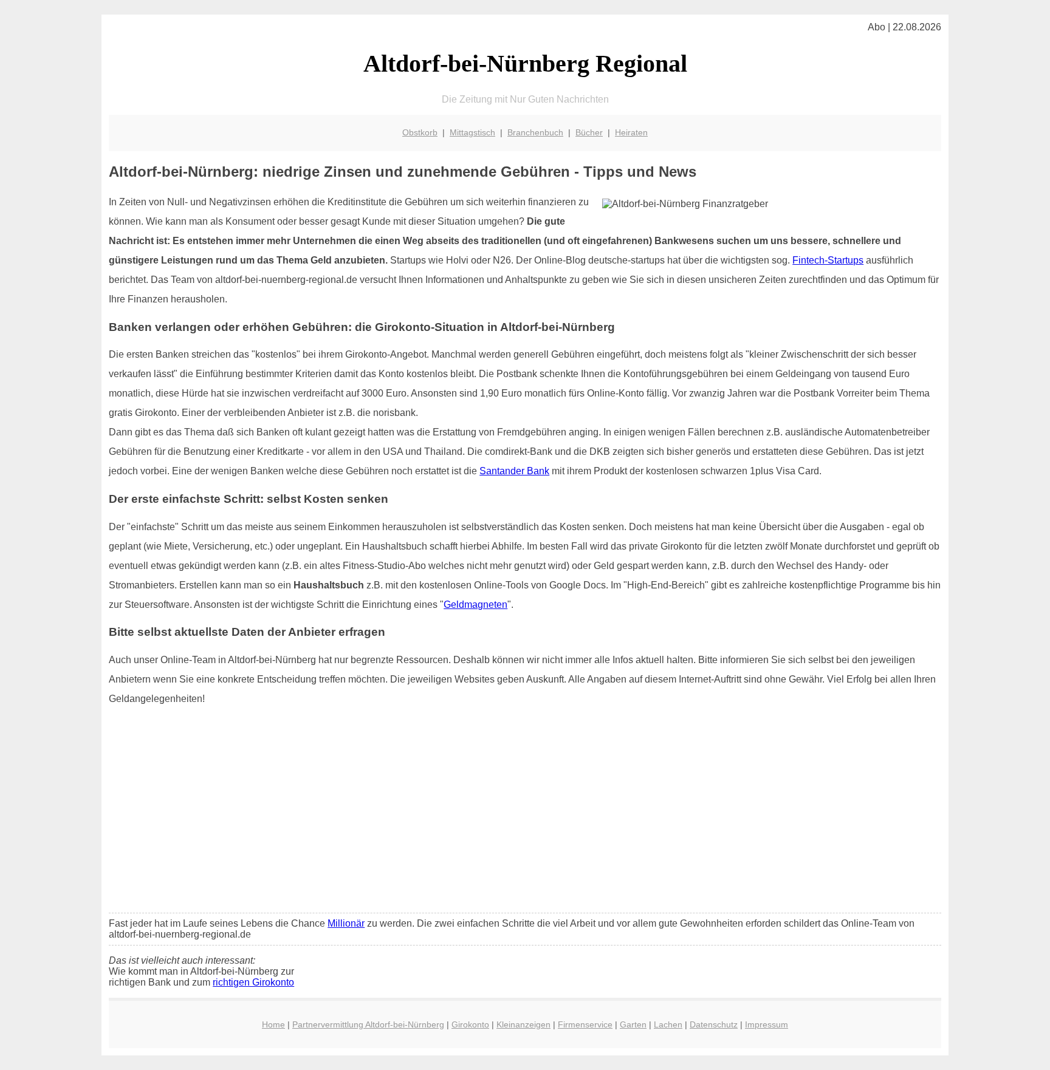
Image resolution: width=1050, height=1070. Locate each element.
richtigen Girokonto (253, 982)
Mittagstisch (472, 132)
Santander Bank (514, 471)
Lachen (668, 1024)
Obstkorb (419, 132)
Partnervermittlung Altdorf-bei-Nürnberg (368, 1024)
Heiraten (631, 132)
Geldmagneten (475, 604)
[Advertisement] (525, 813)
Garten (633, 1024)
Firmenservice (585, 1024)
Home (273, 1024)
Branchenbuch (535, 132)
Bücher (589, 132)
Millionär (346, 923)
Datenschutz (714, 1024)
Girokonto (470, 1024)
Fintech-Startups (827, 260)
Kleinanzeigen (523, 1024)
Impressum (766, 1024)
